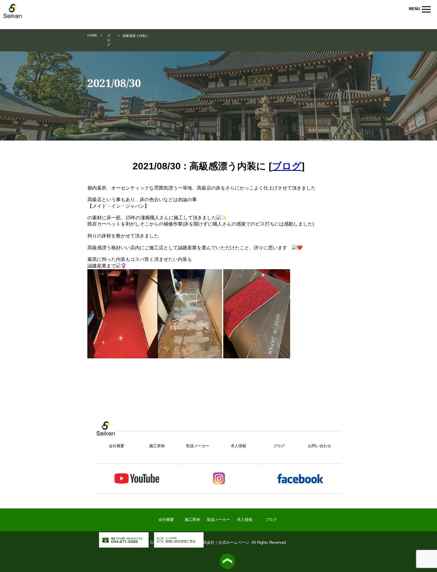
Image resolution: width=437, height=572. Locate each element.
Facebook (300, 478)
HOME (92, 35)
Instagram (218, 478)
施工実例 (157, 446)
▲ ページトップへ (227, 561)
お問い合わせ (319, 446)
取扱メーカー (197, 446)
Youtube (136, 478)
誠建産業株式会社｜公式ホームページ (13, 13)
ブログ (108, 40)
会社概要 (116, 446)
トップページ (106, 431)
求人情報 (238, 446)
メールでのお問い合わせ (203, 535)
